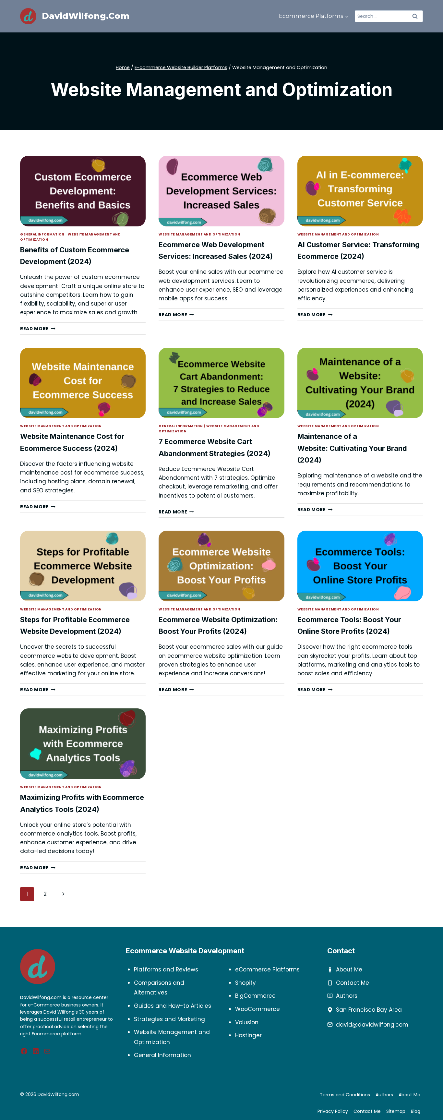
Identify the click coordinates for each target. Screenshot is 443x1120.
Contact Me (352, 983)
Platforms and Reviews (166, 969)
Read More (37, 329)
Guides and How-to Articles (172, 1006)
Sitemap (395, 1111)
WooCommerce (257, 1009)
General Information (42, 234)
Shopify (245, 983)
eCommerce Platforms (267, 969)
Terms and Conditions (345, 1094)
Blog (415, 1111)
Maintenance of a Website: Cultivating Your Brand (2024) (352, 448)
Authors (346, 996)
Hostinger (248, 1035)
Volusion (246, 1022)
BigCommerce (255, 996)
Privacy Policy (332, 1111)
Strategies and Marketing (169, 1019)
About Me (349, 969)
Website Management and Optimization (199, 234)
